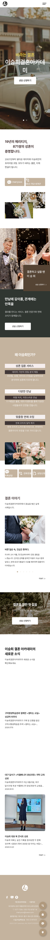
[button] (23, 120)
